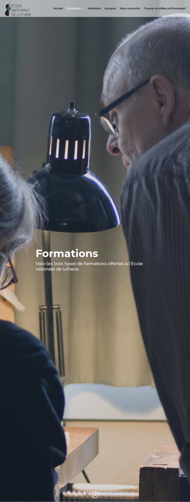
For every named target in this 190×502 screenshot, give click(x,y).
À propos (110, 8)
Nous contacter (130, 8)
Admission (94, 8)
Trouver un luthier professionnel (165, 8)
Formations (74, 8)
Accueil (58, 8)
